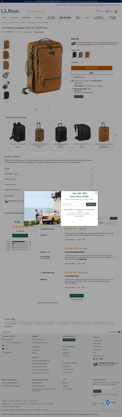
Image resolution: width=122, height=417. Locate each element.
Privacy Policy (79, 216)
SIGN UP (91, 204)
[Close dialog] (95, 192)
